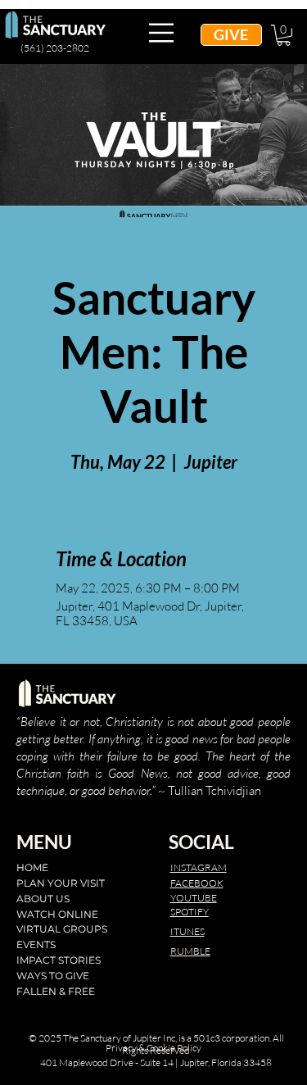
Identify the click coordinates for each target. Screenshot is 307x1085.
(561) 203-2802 (54, 48)
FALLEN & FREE (55, 991)
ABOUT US (43, 898)
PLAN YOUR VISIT (60, 883)
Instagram (198, 867)
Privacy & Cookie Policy (153, 1048)
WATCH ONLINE (57, 914)
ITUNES (187, 931)
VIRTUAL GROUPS (61, 929)
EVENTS (36, 944)
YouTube (193, 898)
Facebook (196, 883)
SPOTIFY (189, 912)
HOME (32, 867)
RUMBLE (190, 951)
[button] (283, 35)
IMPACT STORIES (58, 960)
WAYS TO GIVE (52, 975)
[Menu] (161, 32)
